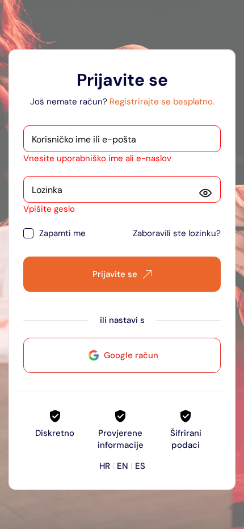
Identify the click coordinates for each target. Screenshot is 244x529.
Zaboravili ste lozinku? (177, 233)
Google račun (131, 355)
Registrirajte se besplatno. (162, 101)
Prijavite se (114, 274)
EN (122, 466)
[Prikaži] (205, 193)
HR (104, 466)
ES (140, 466)
